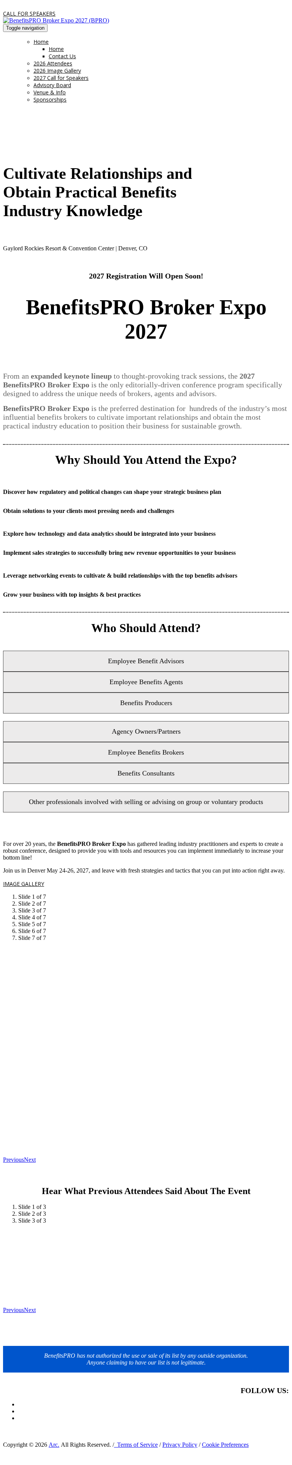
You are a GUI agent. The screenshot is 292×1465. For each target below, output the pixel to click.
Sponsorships (50, 99)
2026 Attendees (52, 63)
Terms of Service (136, 1444)
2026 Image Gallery (57, 70)
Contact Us (62, 56)
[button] (29, 13)
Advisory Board (52, 85)
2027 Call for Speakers (61, 77)
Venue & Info (49, 92)
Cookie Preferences (225, 1444)
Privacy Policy (179, 1444)
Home (41, 41)
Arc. (54, 1444)
